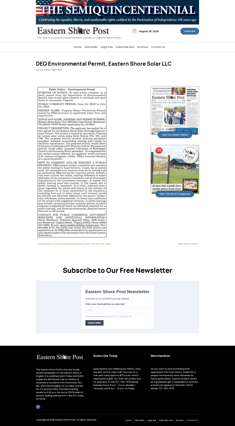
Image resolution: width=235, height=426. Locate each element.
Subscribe (189, 31)
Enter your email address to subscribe (105, 304)
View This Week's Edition (175, 134)
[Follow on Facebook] (38, 407)
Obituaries (91, 47)
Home (77, 47)
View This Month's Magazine (174, 193)
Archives (142, 47)
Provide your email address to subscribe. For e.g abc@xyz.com (108, 316)
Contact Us (158, 47)
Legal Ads (107, 47)
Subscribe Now (125, 47)
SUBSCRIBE (94, 323)
